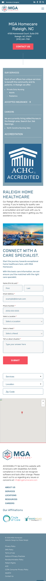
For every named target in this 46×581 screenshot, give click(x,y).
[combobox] (23, 376)
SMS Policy (9, 550)
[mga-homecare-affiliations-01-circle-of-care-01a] (11, 518)
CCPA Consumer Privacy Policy (16, 570)
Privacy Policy (10, 546)
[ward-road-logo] (33, 518)
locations (11, 495)
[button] (43, 8)
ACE (6, 566)
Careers (9, 503)
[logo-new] (10, 9)
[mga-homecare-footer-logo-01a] (17, 455)
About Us (10, 487)
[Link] (3, 2)
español (8, 573)
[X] (43, 2)
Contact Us (9, 576)
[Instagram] (40, 2)
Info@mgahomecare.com (25, 480)
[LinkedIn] (34, 2)
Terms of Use (10, 553)
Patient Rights (10, 563)
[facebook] (37, 2)
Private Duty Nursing (15, 89)
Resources (11, 499)
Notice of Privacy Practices (15, 556)
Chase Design (23, 540)
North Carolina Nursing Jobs (18, 128)
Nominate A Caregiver (12, 2)
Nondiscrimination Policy (14, 560)
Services (10, 491)
